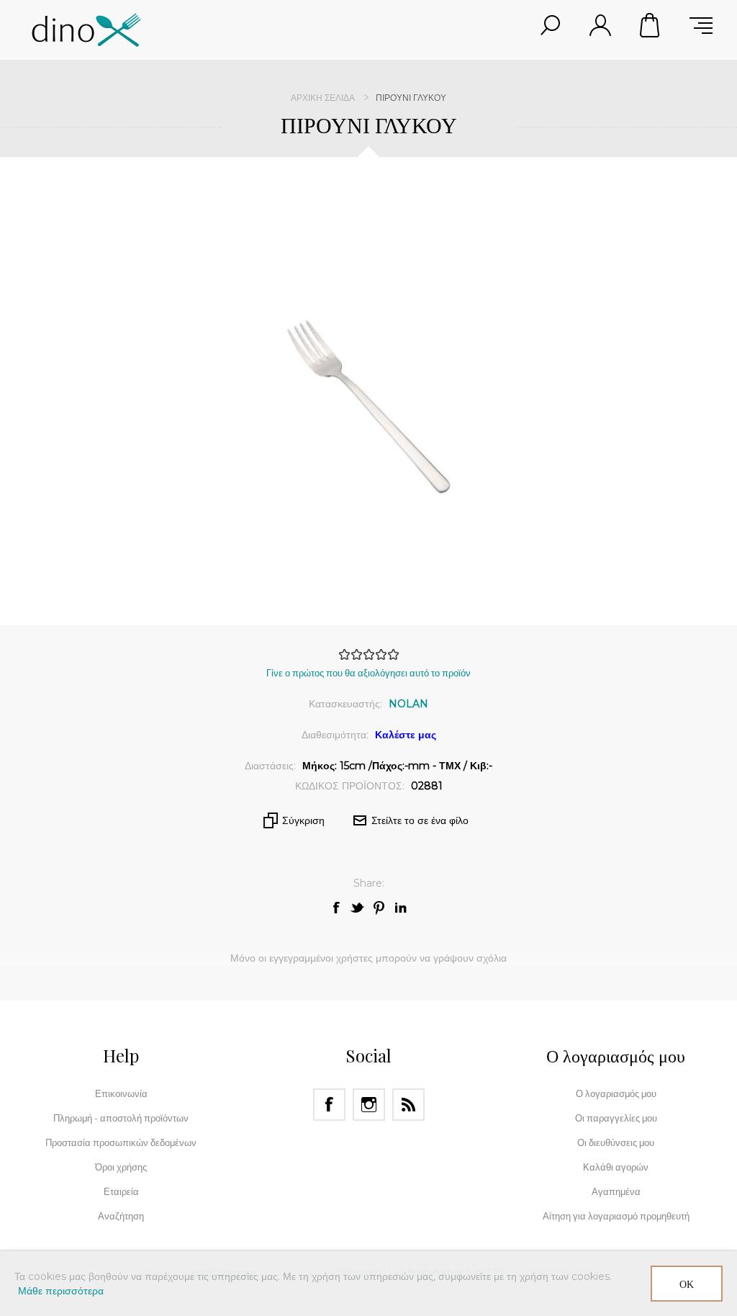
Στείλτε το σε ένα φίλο (420, 820)
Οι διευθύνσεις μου (615, 1142)
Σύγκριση (303, 820)
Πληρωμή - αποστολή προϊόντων (121, 1118)
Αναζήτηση (121, 1216)
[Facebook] (329, 1104)
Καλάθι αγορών (650, 25)
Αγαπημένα (616, 1191)
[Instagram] (369, 1104)
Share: (368, 883)
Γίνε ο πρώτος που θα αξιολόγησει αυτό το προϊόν (368, 673)
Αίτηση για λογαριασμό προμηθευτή (616, 1216)
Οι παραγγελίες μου (616, 1118)
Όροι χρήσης (121, 1167)
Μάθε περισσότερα (61, 1290)
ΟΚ (686, 1284)
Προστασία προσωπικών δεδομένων (120, 1142)
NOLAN (408, 703)
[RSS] (408, 1104)
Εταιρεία (121, 1191)
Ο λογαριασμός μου (616, 1093)
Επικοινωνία (121, 1093)
